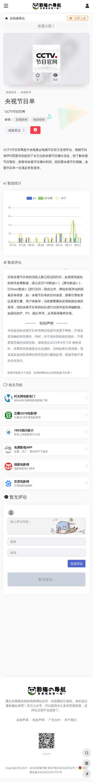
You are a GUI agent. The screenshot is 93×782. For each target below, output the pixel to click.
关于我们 (70, 720)
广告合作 (54, 720)
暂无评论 (18, 497)
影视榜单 (26, 92)
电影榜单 (39, 119)
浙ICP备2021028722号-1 (63, 767)
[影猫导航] (46, 6)
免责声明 (38, 720)
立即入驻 (80, 18)
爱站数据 (70, 283)
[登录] (87, 6)
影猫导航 (42, 767)
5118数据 (48, 283)
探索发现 (11, 92)
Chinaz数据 (16, 289)
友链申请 (22, 720)
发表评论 (77, 563)
